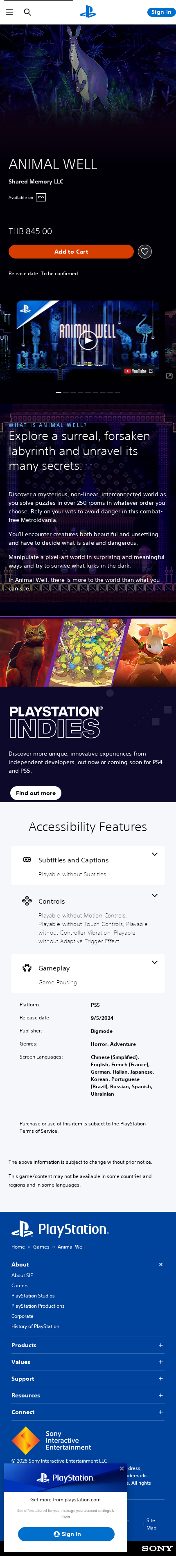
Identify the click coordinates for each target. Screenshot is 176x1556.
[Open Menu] (9, 12)
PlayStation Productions (38, 1305)
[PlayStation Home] (88, 12)
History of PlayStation (35, 1326)
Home (18, 1246)
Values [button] (20, 1362)
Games (41, 1246)
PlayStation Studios (33, 1295)
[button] (87, 340)
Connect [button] (22, 1412)
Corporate (22, 1316)
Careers (20, 1285)
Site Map (151, 1524)
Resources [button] (25, 1395)
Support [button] (22, 1378)
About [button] (20, 1264)
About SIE (22, 1275)
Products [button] (23, 1345)
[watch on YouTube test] (139, 371)
